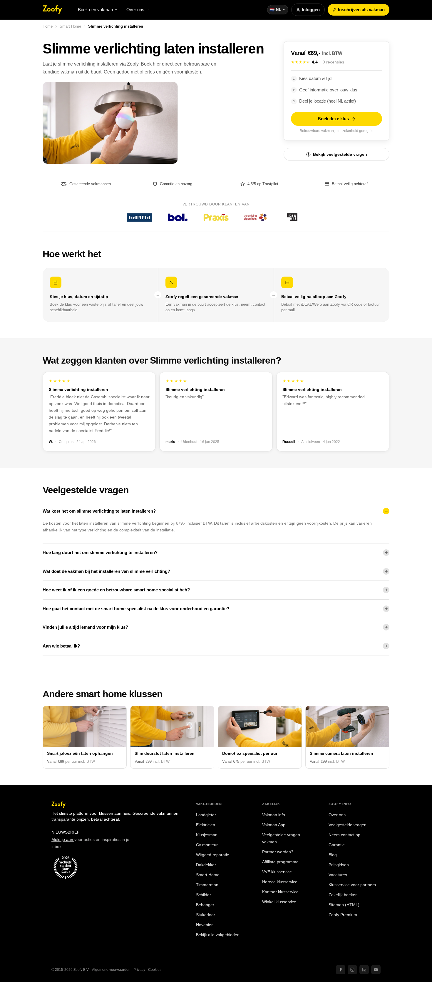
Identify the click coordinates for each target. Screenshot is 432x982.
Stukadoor (205, 915)
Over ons (337, 815)
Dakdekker (206, 865)
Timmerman (207, 885)
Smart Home (70, 26)
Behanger (205, 905)
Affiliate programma (280, 862)
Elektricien (205, 825)
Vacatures (338, 875)
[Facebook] (340, 969)
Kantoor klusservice (280, 892)
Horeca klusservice (279, 882)
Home (48, 26)
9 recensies (333, 62)
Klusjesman (206, 835)
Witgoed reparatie (212, 855)
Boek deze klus (333, 118)
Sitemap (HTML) (344, 905)
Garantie (337, 845)
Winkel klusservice (279, 902)
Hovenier (204, 925)
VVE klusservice (277, 872)
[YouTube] (376, 969)
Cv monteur (207, 845)
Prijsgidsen (339, 865)
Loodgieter (206, 815)
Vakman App (273, 825)
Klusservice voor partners (352, 885)
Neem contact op (344, 835)
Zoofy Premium (343, 915)
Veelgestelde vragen (347, 825)
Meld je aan (62, 839)
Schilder (203, 895)
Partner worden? (277, 852)
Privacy (139, 970)
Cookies (154, 970)
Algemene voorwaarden (111, 970)
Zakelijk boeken (343, 895)
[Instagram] (352, 969)
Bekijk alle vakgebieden (218, 935)
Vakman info (273, 815)
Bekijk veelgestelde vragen (340, 154)
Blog (333, 855)
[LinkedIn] (364, 969)
